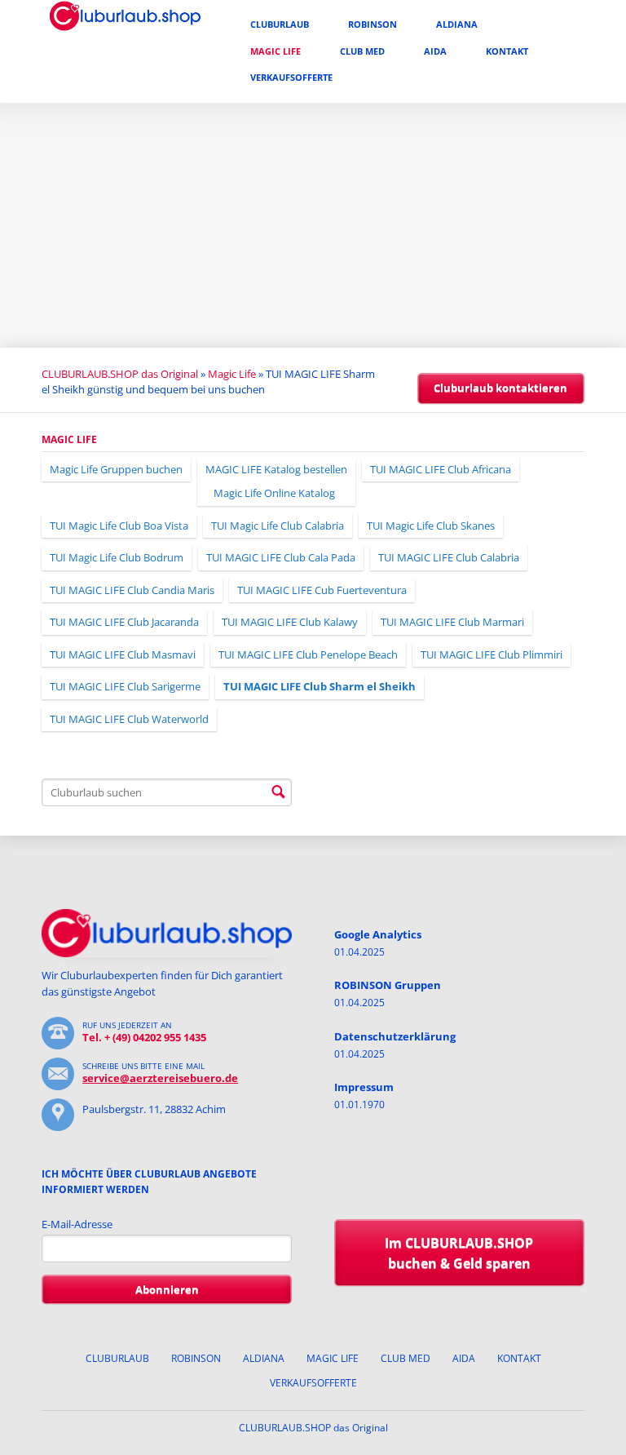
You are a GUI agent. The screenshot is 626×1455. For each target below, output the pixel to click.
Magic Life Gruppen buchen (116, 469)
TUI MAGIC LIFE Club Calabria (448, 557)
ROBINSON (372, 24)
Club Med (362, 51)
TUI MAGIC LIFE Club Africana (440, 469)
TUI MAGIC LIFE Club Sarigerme (125, 686)
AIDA (435, 51)
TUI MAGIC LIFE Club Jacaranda (124, 621)
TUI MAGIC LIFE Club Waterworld (129, 719)
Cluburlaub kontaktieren (500, 387)
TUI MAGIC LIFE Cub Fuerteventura (322, 590)
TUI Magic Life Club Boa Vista (119, 525)
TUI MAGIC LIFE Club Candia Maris (132, 590)
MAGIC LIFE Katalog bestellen (276, 469)
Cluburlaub (279, 24)
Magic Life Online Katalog (274, 493)
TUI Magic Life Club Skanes (431, 525)
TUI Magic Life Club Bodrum (116, 557)
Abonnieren (167, 1289)
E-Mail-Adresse (77, 1224)
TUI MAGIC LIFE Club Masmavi (123, 654)
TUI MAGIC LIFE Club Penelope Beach (308, 654)
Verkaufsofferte (291, 77)
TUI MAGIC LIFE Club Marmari (452, 621)
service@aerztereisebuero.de (160, 1078)
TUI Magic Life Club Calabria (277, 525)
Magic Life (275, 51)
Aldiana (457, 24)
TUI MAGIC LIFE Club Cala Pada (280, 557)
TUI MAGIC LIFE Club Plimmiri (491, 654)
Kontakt (507, 51)
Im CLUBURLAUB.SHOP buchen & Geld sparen (459, 1253)
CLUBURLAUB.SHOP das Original (120, 373)
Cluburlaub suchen (278, 792)
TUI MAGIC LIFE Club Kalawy (290, 621)
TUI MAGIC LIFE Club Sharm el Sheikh (319, 686)
